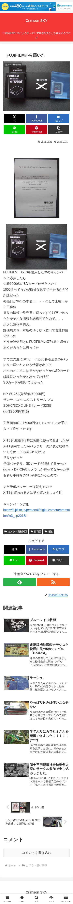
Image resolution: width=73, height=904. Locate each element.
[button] (59, 129)
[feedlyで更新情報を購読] (19, 582)
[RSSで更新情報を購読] (53, 582)
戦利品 (37, 531)
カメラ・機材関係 (17, 531)
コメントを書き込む (36, 852)
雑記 (50, 531)
